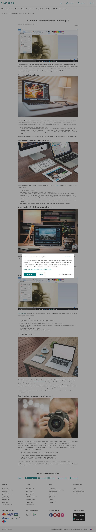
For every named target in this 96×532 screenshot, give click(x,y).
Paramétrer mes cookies (65, 274)
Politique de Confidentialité (43, 269)
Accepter (30, 274)
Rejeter (41, 274)
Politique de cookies (29, 269)
